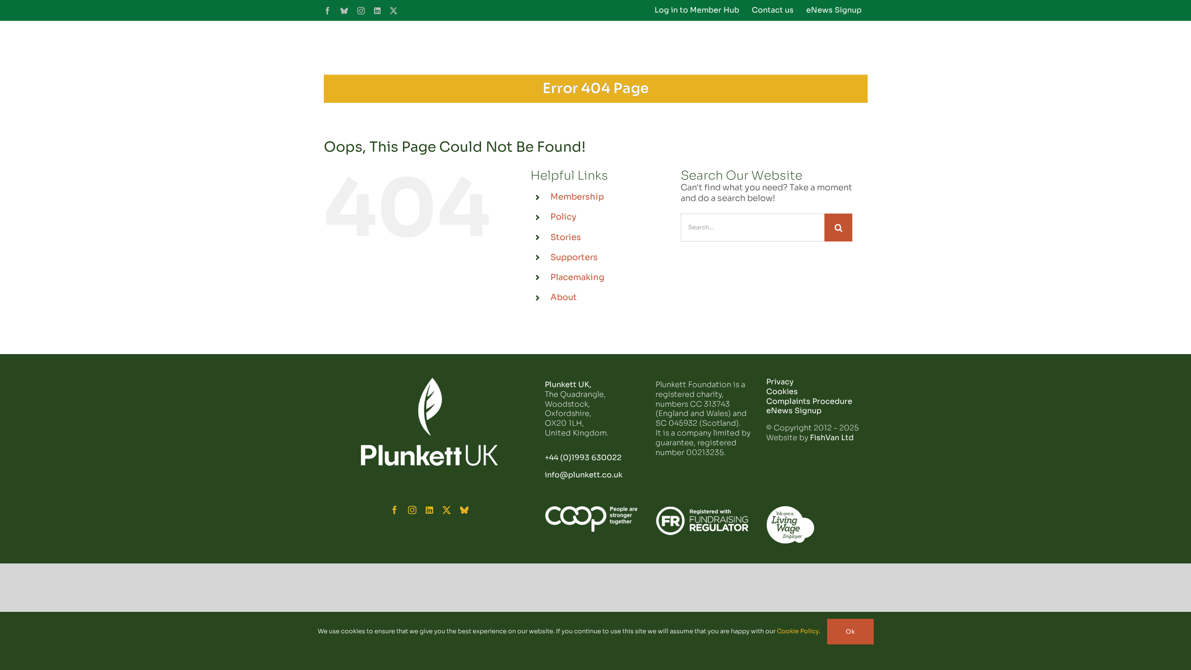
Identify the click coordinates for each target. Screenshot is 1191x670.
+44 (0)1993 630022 (583, 457)
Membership (577, 197)
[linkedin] (429, 510)
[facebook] (394, 510)
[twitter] (446, 510)
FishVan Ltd (832, 437)
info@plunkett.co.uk (583, 475)
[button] (852, 47)
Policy (563, 217)
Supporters (574, 257)
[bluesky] (464, 510)
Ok (850, 632)
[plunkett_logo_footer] (429, 381)
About (563, 297)
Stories (565, 237)
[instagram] (412, 510)
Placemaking (577, 277)
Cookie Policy (798, 631)
